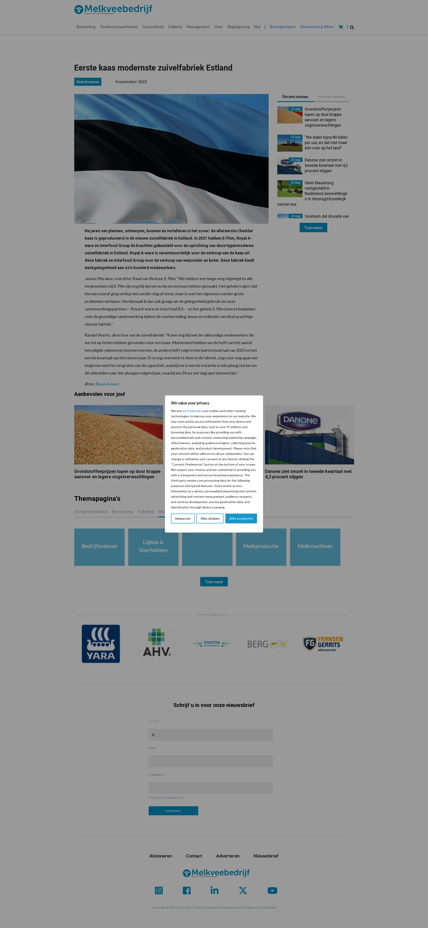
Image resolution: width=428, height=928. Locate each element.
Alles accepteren (241, 518)
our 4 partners (192, 411)
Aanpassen (183, 518)
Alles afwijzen (210, 518)
